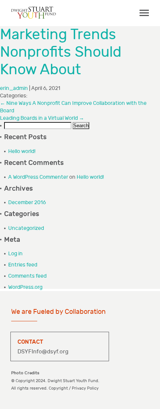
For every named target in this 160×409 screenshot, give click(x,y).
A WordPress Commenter (38, 177)
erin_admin (14, 88)
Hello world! (21, 151)
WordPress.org (25, 287)
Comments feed (27, 276)
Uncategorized (26, 228)
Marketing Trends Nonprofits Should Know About (60, 52)
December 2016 (27, 202)
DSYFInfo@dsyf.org (42, 352)
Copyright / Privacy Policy (74, 388)
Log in (15, 253)
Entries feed (22, 265)
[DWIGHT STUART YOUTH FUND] (33, 12)
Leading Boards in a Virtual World (42, 118)
